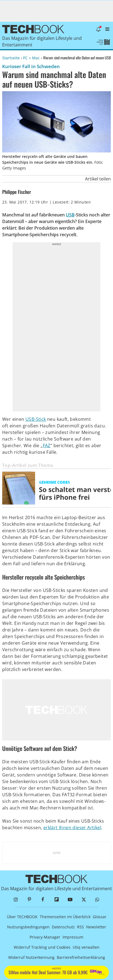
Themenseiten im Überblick (65, 916)
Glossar (99, 916)
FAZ (46, 445)
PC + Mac (31, 57)
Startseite (11, 57)
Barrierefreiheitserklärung (81, 957)
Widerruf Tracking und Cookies (42, 947)
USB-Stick (36, 419)
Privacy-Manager (45, 937)
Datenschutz (63, 926)
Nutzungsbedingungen (28, 926)
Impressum (73, 937)
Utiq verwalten (86, 947)
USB (70, 215)
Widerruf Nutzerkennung (31, 957)
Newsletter (96, 926)
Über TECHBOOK (22, 916)
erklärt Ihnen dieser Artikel (72, 828)
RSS (80, 926)
